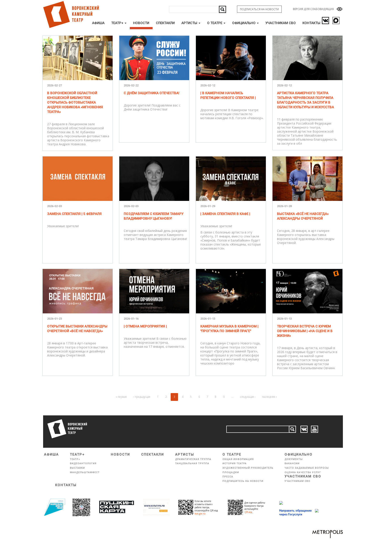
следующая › (247, 397)
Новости (141, 23)
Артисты (189, 23)
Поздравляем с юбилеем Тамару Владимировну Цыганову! (153, 216)
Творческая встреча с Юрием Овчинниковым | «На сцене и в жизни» (305, 331)
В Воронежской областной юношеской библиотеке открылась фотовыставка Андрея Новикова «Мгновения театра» (75, 102)
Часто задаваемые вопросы (307, 467)
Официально (244, 23)
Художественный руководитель (247, 467)
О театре (215, 23)
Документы (294, 459)
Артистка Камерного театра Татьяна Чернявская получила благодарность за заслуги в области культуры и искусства (305, 100)
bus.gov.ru (200, 513)
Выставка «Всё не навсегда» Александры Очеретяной (303, 216)
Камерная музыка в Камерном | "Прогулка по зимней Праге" (229, 328)
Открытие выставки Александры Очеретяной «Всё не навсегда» (77, 328)
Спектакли (165, 23)
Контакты (311, 23)
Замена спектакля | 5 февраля (74, 214)
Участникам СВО (280, 23)
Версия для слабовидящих (313, 9)
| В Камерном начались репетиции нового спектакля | (228, 95)
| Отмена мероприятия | (145, 326)
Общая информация (238, 459)
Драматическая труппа (193, 459)
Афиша (98, 23)
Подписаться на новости (259, 9)
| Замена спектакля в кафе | (225, 214)
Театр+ (117, 23)
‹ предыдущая (141, 397)
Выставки (77, 467)
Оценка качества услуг (303, 472)
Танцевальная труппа (192, 463)
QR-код (248, 512)
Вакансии (292, 463)
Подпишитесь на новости (242, 481)
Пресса (227, 476)
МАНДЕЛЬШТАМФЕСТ (85, 472)
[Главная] (70, 14)
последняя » (269, 397)
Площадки (230, 472)
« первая (121, 397)
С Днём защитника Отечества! (151, 93)
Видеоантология (83, 463)
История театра (234, 463)
